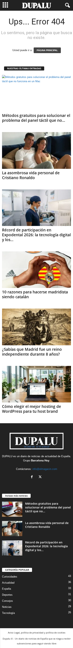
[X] (40, 477)
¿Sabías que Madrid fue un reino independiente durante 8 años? (32, 352)
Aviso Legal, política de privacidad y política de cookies (36, 632)
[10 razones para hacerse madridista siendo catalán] (36, 269)
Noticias (7, 606)
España (65, 456)
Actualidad (8, 582)
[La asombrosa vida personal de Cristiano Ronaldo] (36, 150)
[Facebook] (33, 477)
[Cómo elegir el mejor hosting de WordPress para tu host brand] (36, 384)
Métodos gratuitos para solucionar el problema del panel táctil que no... (36, 118)
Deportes (7, 594)
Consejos (7, 600)
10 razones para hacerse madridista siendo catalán (35, 294)
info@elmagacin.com (44, 469)
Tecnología (8, 612)
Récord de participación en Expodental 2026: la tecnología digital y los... (36, 234)
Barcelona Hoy (40, 460)
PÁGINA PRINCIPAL (47, 50)
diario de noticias (30, 456)
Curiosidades (9, 576)
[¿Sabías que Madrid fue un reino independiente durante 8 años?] (36, 327)
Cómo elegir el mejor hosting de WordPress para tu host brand (31, 409)
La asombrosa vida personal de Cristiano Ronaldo (31, 175)
